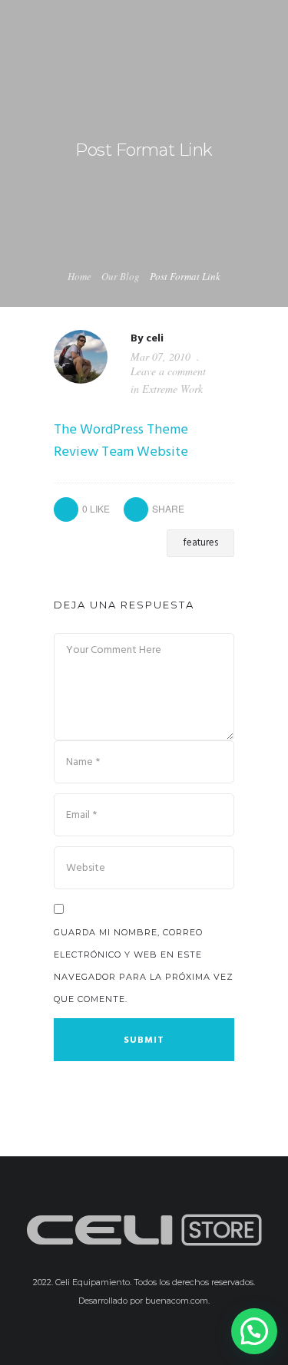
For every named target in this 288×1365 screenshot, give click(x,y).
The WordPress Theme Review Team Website (121, 441)
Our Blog (120, 276)
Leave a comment (168, 371)
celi (155, 339)
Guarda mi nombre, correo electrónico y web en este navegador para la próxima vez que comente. (143, 965)
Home (79, 276)
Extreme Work (172, 388)
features (200, 543)
